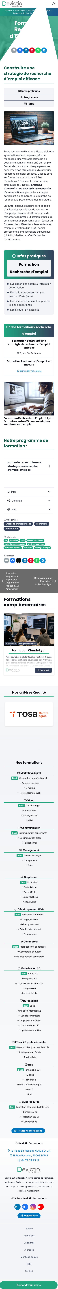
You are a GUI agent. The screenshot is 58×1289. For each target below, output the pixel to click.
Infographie (30, 902)
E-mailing (30, 788)
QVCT (30, 1089)
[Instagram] (33, 1207)
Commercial (30, 941)
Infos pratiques (30, 91)
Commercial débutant (30, 951)
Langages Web (30, 919)
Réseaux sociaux (30, 783)
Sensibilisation (30, 1112)
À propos (29, 1249)
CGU (29, 1264)
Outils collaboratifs (30, 1025)
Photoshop (32, 882)
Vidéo (30, 800)
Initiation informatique (30, 1011)
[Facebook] (25, 1207)
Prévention (30, 1079)
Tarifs (30, 103)
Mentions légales (29, 1257)
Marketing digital (30, 773)
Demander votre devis (30, 371)
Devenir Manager (32, 855)
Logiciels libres (30, 897)
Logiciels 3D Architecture (30, 983)
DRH (7, 644)
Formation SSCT (33, 1069)
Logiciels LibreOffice (30, 1020)
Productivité (30, 1057)
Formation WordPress (32, 914)
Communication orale (30, 838)
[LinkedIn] (17, 1207)
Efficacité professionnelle (30, 1042)
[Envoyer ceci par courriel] (14, 50)
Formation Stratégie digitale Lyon (32, 1107)
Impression (30, 988)
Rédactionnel (30, 842)
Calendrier (29, 1242)
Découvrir (44, 674)
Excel (32, 1005)
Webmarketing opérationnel (33, 778)
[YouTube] (41, 1207)
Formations (29, 1235)
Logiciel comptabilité (30, 1030)
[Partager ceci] (20, 50)
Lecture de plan (30, 993)
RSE (30, 1064)
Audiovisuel (30, 810)
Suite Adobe (30, 887)
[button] (53, 4)
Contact (29, 1271)
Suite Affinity (30, 892)
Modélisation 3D (30, 968)
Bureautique (30, 1000)
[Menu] (46, 4)
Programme (30, 97)
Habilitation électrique (30, 1084)
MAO (30, 820)
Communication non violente (33, 833)
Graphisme (30, 877)
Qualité (30, 1074)
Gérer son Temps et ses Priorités (32, 1047)
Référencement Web (30, 792)
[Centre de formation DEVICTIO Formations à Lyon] (12, 4)
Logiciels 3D (30, 978)
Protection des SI (30, 1116)
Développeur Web (30, 924)
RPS (30, 1094)
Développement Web (30, 909)
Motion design (33, 805)
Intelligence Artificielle (30, 1052)
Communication (30, 827)
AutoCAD (32, 973)
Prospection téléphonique (33, 946)
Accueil (29, 1228)
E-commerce (30, 934)
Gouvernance (30, 1121)
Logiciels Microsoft (30, 1015)
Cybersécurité (30, 1101)
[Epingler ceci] (32, 50)
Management (30, 850)
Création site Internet (30, 929)
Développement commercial (29, 956)
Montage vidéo (30, 815)
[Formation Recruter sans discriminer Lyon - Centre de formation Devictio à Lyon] (29, 629)
